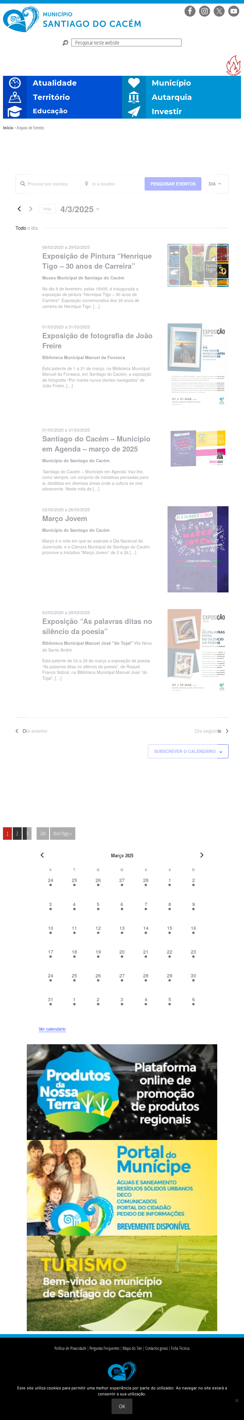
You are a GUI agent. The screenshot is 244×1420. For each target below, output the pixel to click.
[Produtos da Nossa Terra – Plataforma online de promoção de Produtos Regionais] (122, 1138)
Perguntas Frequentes (104, 1348)
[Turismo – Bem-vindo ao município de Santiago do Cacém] (122, 1329)
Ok (122, 1406)
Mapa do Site (132, 1348)
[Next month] (202, 855)
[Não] (237, 1400)
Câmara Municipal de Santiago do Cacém (72, 19)
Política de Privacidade (70, 1348)
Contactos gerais (156, 1348)
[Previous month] (42, 855)
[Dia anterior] (19, 209)
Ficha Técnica (180, 1348)
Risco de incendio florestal (233, 65)
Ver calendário (52, 1029)
